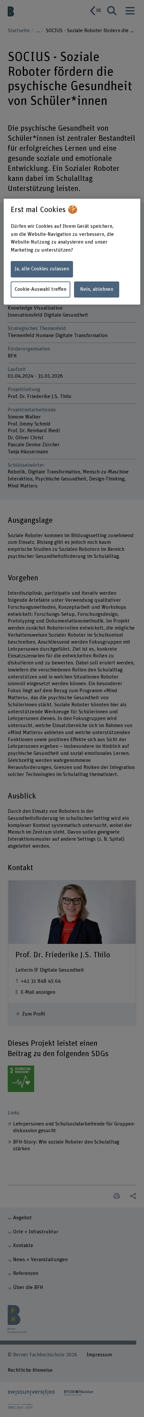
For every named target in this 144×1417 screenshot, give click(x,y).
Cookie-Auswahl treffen (40, 289)
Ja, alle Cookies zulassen (42, 268)
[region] (72, 252)
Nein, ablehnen (96, 289)
